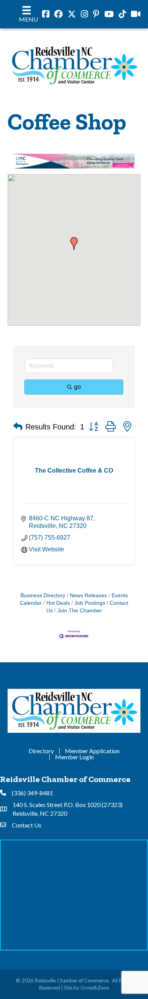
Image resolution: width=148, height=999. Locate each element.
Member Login (74, 757)
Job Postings (89, 603)
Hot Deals (58, 603)
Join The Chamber (79, 610)
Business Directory (42, 596)
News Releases (88, 596)
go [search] (77, 387)
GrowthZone (94, 988)
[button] (74, 243)
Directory (41, 751)
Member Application (92, 751)
